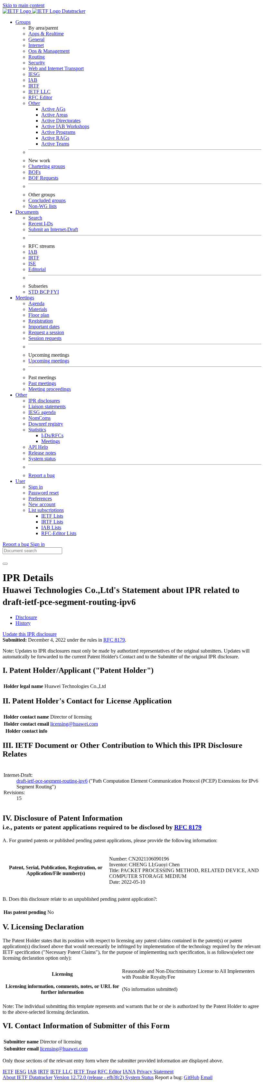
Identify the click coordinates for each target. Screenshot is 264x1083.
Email (206, 1077)
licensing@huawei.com (74, 724)
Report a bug (41, 475)
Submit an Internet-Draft (53, 229)
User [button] (20, 481)
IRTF (33, 86)
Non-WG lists (42, 206)
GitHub (191, 1077)
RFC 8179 (114, 640)
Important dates (44, 326)
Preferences (40, 498)
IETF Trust (85, 1071)
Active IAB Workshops (65, 126)
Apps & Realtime (46, 33)
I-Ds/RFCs (52, 435)
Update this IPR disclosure (30, 634)
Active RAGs (55, 138)
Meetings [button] (24, 297)
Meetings (50, 441)
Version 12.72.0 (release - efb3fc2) (89, 1077)
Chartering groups (46, 166)
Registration (40, 321)
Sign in (35, 487)
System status (42, 458)
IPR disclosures (44, 400)
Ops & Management (49, 51)
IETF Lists (52, 516)
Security (36, 62)
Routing (36, 57)
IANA (129, 1071)
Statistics (37, 429)
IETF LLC (39, 91)
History (23, 623)
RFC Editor (40, 97)
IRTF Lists (52, 521)
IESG (34, 74)
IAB (32, 80)
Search (35, 218)
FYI (55, 292)
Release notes (42, 453)
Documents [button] (27, 212)
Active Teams (55, 143)
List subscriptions (46, 510)
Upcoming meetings (48, 360)
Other (34, 103)
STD (34, 292)
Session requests (44, 338)
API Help (38, 447)
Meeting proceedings (49, 389)
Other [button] (21, 395)
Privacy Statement (155, 1071)
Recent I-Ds (40, 223)
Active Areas (54, 115)
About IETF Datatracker (27, 1077)
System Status (139, 1077)
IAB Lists (51, 527)
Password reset (43, 492)
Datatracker (73, 11)
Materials (37, 309)
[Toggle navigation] (5, 564)
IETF (8, 1071)
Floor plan (38, 315)
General (36, 39)
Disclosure (26, 617)
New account (41, 504)
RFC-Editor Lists (58, 533)
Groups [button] (23, 22)
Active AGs (53, 109)
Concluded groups (47, 200)
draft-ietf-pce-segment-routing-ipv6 (52, 781)
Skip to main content (23, 5)
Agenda (36, 303)
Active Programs (58, 132)
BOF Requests (43, 178)
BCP (45, 292)
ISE (32, 263)
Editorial (37, 269)
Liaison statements (47, 406)
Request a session (46, 332)
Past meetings (42, 383)
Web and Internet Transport (56, 68)
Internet (36, 45)
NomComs (39, 418)
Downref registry (45, 424)
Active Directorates (60, 120)
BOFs (34, 172)
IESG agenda (42, 412)
